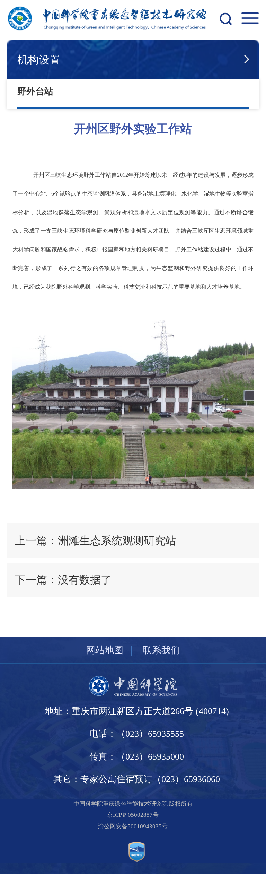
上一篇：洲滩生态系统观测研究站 (95, 541)
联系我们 (161, 650)
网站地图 (104, 650)
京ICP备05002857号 (133, 815)
